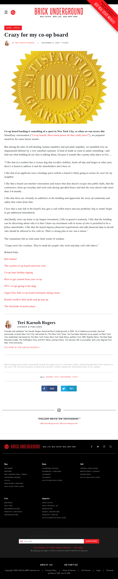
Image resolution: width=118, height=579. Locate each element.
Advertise (71, 564)
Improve (46, 498)
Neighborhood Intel (12, 509)
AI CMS (67, 573)
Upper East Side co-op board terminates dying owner (32, 292)
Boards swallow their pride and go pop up (26, 299)
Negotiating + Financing (13, 483)
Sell (81, 464)
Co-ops (7, 480)
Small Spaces (47, 503)
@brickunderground (49, 423)
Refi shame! (10, 259)
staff (75, 377)
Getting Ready (85, 474)
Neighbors (65, 377)
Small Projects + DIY (50, 506)
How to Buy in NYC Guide (14, 486)
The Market (8, 468)
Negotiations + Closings (89, 471)
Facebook (92, 447)
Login (98, 570)
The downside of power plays (19, 306)
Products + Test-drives (13, 512)
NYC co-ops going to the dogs (20, 286)
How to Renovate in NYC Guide (54, 518)
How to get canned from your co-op (23, 279)
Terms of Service (69, 570)
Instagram (104, 447)
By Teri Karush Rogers (23, 43)
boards (49, 377)
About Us (46, 564)
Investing (8, 471)
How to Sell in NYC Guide (90, 477)
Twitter (98, 447)
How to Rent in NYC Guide (52, 480)
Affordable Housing (12, 477)
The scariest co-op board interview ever (25, 265)
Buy (6, 464)
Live (6, 498)
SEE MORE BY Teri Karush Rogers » (22, 347)
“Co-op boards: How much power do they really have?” (60, 135)
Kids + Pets (13, 28)
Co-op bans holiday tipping (18, 272)
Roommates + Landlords (51, 471)
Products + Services (50, 515)
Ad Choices (85, 570)
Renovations (47, 509)
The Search (46, 477)
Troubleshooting (11, 515)
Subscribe (91, 541)
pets (57, 377)
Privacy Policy (51, 570)
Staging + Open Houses (89, 468)
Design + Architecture (50, 512)
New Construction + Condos (15, 474)
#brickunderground (69, 423)
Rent (44, 464)
